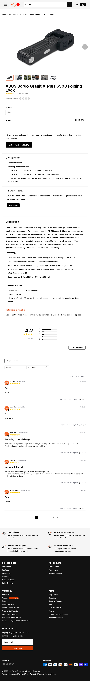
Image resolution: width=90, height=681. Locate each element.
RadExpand (6, 567)
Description (12, 221)
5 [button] (53, 517)
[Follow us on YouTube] (13, 663)
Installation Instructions (16, 310)
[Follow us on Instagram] (10, 663)
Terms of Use (23, 674)
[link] (50, 339)
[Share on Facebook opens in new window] (20, 98)
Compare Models (8, 580)
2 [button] (40, 517)
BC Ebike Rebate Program (58, 614)
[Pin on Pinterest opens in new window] (23, 98)
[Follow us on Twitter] (7, 663)
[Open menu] (5, 5)
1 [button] (36, 517)
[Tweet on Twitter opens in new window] (26, 98)
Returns (41, 674)
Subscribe (18, 648)
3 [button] (44, 517)
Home (4, 14)
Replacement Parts (56, 573)
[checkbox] (37, 367)
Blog (50, 604)
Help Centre (13, 205)
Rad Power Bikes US (10, 614)
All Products (13, 14)
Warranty (33, 674)
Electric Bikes (54, 567)
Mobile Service (8, 604)
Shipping (52, 598)
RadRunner (6, 573)
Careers (10, 598)
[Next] (85, 47)
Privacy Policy (50, 674)
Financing (52, 611)
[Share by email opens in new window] (29, 98)
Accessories (53, 570)
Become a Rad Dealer (10, 608)
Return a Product (55, 601)
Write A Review (77, 348)
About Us (5, 595)
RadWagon (6, 576)
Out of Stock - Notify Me (19, 145)
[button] (77, 4)
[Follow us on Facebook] (4, 663)
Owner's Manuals (55, 608)
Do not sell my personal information (16, 621)
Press (4, 601)
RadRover (6, 570)
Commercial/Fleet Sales (11, 611)
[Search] (69, 4)
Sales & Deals (7, 583)
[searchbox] (33, 361)
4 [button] (49, 517)
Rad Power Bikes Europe (11, 617)
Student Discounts (56, 617)
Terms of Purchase (9, 674)
